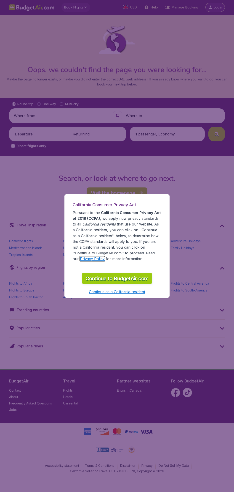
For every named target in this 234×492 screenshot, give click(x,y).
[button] (117, 291)
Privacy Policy (92, 258)
